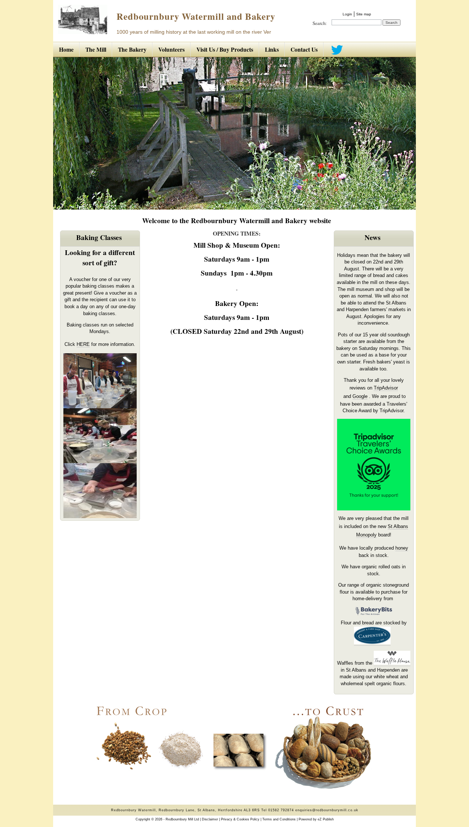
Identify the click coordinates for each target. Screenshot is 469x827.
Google (360, 396)
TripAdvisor (386, 388)
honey (401, 548)
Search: (320, 23)
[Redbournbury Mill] (82, 32)
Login (347, 14)
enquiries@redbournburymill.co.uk (326, 810)
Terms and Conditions (279, 819)
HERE (83, 344)
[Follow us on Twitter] (336, 49)
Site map (363, 14)
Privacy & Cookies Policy (240, 819)
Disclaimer (210, 819)
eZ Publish (326, 819)
